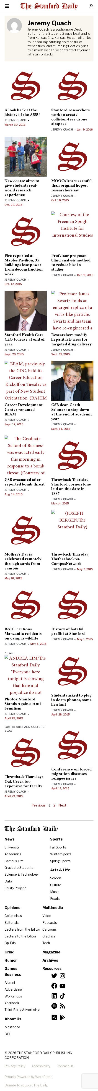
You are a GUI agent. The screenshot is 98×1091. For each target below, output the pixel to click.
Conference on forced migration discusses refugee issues (71, 774)
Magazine (51, 952)
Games (11, 968)
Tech (46, 943)
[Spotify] (54, 1006)
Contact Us (65, 1066)
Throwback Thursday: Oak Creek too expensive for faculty (24, 781)
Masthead (12, 1027)
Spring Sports (60, 861)
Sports (56, 839)
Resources (52, 968)
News (9, 653)
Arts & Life (60, 870)
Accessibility (40, 1066)
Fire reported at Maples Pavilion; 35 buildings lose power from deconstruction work (24, 265)
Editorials (12, 922)
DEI (7, 1034)
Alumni (10, 982)
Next (62, 805)
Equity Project (15, 888)
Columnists (13, 916)
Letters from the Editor (22, 929)
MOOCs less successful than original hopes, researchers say (71, 186)
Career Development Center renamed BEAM (24, 410)
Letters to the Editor (20, 936)
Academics (13, 854)
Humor (11, 960)
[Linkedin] (54, 996)
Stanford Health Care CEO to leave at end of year (25, 340)
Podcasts (49, 922)
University (12, 847)
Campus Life (14, 861)
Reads (55, 898)
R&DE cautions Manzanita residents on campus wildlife (23, 634)
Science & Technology (22, 874)
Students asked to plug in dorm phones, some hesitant (71, 700)
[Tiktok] (62, 996)
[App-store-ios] (54, 1017)
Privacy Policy (15, 1066)
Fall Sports (58, 847)
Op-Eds (10, 943)
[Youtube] (62, 986)
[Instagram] (62, 976)
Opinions (12, 908)
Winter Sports (61, 854)
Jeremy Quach (15, 120)
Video (46, 916)
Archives (50, 960)
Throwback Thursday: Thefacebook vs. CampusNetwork (70, 559)
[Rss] (62, 1006)
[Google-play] (62, 1017)
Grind (9, 952)
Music (54, 892)
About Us (13, 1019)
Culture (55, 885)
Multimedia (52, 908)
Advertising (13, 989)
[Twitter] (54, 976)
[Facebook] (54, 986)
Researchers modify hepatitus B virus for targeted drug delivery (71, 340)
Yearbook (12, 1003)
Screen (55, 878)
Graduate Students (19, 867)
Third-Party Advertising (22, 1010)
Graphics (49, 936)
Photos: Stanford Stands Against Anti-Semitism (23, 704)
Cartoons (49, 929)
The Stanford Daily (31, 829)
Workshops (13, 996)
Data (8, 881)
